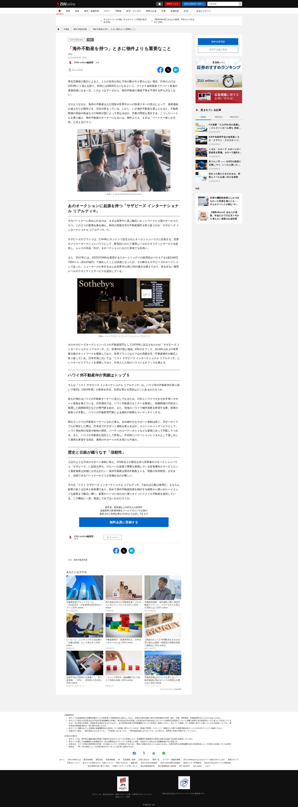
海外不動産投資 (76, 40)
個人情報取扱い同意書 (167, 766)
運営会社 (99, 759)
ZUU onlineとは (74, 759)
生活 (186, 11)
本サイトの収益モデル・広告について (98, 763)
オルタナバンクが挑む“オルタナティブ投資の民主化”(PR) (125, 20)
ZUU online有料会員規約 (170, 763)
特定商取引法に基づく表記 (98, 766)
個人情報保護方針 (148, 766)
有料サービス (172, 4)
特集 (90, 40)
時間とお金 (151, 11)
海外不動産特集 (81, 560)
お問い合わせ (144, 759)
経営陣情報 (110, 759)
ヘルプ (207, 766)
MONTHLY (234, 117)
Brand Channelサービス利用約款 (217, 763)
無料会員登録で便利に (194, 4)
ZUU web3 (197, 766)
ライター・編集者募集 (172, 759)
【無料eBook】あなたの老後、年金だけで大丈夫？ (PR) (174, 20)
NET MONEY (184, 766)
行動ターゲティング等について (125, 766)
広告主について (73, 763)
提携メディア (233, 759)
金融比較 (175, 11)
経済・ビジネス (133, 11)
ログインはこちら (218, 49)
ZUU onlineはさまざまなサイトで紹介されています (204, 759)
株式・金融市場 (91, 11)
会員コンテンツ (203, 11)
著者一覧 (156, 759)
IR (119, 759)
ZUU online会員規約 (149, 763)
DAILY (203, 117)
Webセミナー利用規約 (192, 763)
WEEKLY (219, 117)
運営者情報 (88, 759)
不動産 (118, 11)
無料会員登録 (218, 41)
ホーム (62, 759)
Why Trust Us (122, 763)
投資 (77, 11)
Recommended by (167, 689)
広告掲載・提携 (129, 759)
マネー (107, 11)
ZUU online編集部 (84, 62)
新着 (68, 11)
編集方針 (134, 763)
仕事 (163, 11)
